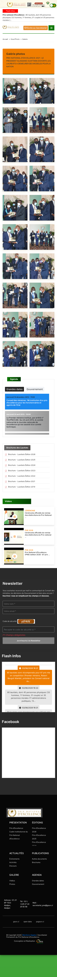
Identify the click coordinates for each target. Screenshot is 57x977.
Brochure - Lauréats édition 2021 (21, 481)
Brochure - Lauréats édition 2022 (21, 476)
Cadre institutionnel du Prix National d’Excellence (18, 835)
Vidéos (12, 881)
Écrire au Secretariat (37, 28)
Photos (12, 884)
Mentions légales (29, 935)
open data (28, 921)
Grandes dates (38, 881)
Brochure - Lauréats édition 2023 (21, 470)
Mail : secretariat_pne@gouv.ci (43, 904)
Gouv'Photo (15, 39)
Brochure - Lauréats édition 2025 (21, 460)
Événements (14, 859)
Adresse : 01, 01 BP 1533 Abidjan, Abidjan (10, 904)
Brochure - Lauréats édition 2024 (21, 465)
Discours (13, 866)
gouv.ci (16, 921)
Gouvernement (38, 884)
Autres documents (39, 859)
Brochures (36, 862)
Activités (13, 862)
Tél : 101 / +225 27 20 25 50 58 (24, 904)
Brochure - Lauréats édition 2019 (21, 487)
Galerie (24, 39)
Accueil (5, 39)
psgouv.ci (40, 921)
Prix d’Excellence (16, 828)
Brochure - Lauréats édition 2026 (21, 454)
